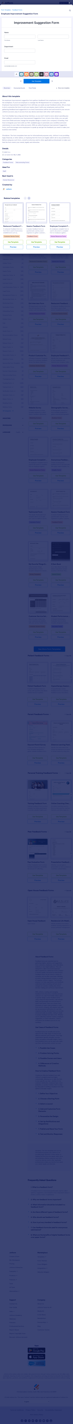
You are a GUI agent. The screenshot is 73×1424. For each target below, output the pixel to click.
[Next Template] (52, 81)
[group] (13, 227)
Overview (7, 88)
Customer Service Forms (11, 236)
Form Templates (6, 10)
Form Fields (32, 88)
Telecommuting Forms (22, 162)
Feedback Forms (17, 10)
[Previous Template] (21, 81)
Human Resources (8, 180)
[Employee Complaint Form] (59, 213)
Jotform (9, 189)
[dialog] (36, 712)
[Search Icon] (70, 10)
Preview (13, 247)
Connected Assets (19, 88)
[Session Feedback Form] (36, 213)
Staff (5, 171)
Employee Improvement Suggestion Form (19, 14)
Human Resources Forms (58, 236)
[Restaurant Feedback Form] (13, 213)
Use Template (36, 81)
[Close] (69, 3)
